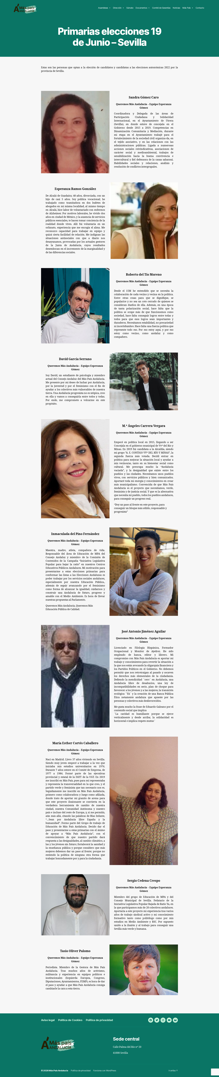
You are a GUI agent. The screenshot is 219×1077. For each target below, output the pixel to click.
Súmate (129, 8)
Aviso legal (48, 1020)
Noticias (176, 8)
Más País (186, 8)
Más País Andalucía (58, 1070)
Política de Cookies (70, 1020)
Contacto (200, 8)
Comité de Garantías (161, 8)
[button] (3, 3)
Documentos (141, 8)
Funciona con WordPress (104, 1070)
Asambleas (103, 8)
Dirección (117, 8)
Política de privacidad (99, 1020)
